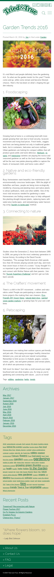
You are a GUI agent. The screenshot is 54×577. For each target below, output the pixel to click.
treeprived (6, 487)
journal (10, 472)
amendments (11, 444)
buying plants (34, 447)
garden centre (28, 459)
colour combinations (38, 450)
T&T (4, 484)
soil (36, 481)
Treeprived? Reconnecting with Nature (19, 506)
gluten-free (20, 462)
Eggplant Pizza (9, 515)
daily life (17, 453)
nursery (35, 475)
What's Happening (9, 490)
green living (35, 462)
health (9, 468)
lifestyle (30, 472)
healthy (14, 469)
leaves (25, 472)
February (15, 456)
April (23, 444)
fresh (43, 456)
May (39, 472)
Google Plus (42, 5)
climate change (21, 450)
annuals (18, 444)
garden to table (8, 462)
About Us (11, 548)
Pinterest (46, 5)
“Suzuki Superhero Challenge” (18, 274)
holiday (26, 469)
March (36, 472)
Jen (27, 37)
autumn (28, 444)
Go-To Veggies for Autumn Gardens (17, 512)
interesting (16, 156)
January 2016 (8, 423)
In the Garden (38, 468)
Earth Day (26, 453)
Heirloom (40, 153)
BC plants (34, 444)
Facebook (50, 5)
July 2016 (7, 406)
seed (14, 481)
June (17, 472)
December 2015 (9, 426)
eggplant (41, 453)
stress (39, 481)
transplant (41, 484)
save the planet (43, 478)
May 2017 (7, 395)
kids (21, 472)
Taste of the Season (13, 484)
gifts (15, 462)
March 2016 (8, 418)
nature (44, 472)
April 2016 (7, 415)
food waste (36, 456)
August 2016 (8, 404)
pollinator (28, 478)
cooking (11, 453)
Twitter (38, 5)
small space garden (23, 481)
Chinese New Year (9, 450)
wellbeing (45, 487)
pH (47, 475)
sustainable (46, 481)
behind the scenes (14, 447)
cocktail (28, 450)
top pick (29, 484)
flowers (23, 455)
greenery (28, 462)
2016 (4, 444)
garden (18, 459)
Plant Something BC (17, 478)
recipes (35, 478)
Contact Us (12, 553)
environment (7, 456)
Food (29, 456)
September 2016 (10, 401)
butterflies (26, 447)
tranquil (34, 484)
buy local (43, 447)
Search (43, 13)
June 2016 (7, 409)
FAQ (8, 559)
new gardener (25, 474)
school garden (7, 481)
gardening (19, 379)
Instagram (34, 5)
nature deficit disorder (10, 475)
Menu (50, 12)
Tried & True (23, 487)
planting (6, 477)
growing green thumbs (28, 465)
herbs (26, 379)
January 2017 (8, 398)
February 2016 (9, 420)
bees (4, 447)
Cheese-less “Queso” (11, 518)
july (14, 472)
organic (41, 474)
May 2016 (7, 412)
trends (32, 379)
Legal (9, 565)
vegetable (35, 487)
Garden (43, 37)
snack (32, 481)
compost (5, 453)
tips (23, 484)
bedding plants (43, 444)
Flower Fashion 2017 (11, 509)
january (5, 472)
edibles (11, 379)
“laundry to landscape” (20, 205)
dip (22, 453)
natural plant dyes (32, 298)
